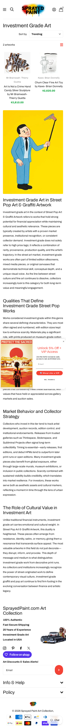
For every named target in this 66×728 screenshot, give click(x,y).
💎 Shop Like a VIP (49, 373)
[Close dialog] (63, 341)
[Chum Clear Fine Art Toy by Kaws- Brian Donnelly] (48, 62)
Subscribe (59, 670)
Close (33, 683)
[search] (12, 9)
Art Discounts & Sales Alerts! (20, 661)
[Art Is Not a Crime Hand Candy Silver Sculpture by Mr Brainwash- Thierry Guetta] (17, 62)
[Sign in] (54, 9)
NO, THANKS (49, 379)
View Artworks (5, 9)
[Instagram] (4, 648)
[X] (28, 648)
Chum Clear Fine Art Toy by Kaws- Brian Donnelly (49, 84)
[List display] (61, 44)
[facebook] (21, 648)
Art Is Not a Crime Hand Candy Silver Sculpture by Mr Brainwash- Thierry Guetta (17, 92)
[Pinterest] (13, 648)
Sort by (23, 34)
